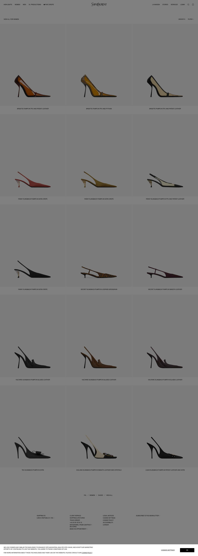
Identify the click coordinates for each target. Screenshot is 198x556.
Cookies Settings (168, 550)
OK (187, 550)
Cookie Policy (87, 552)
